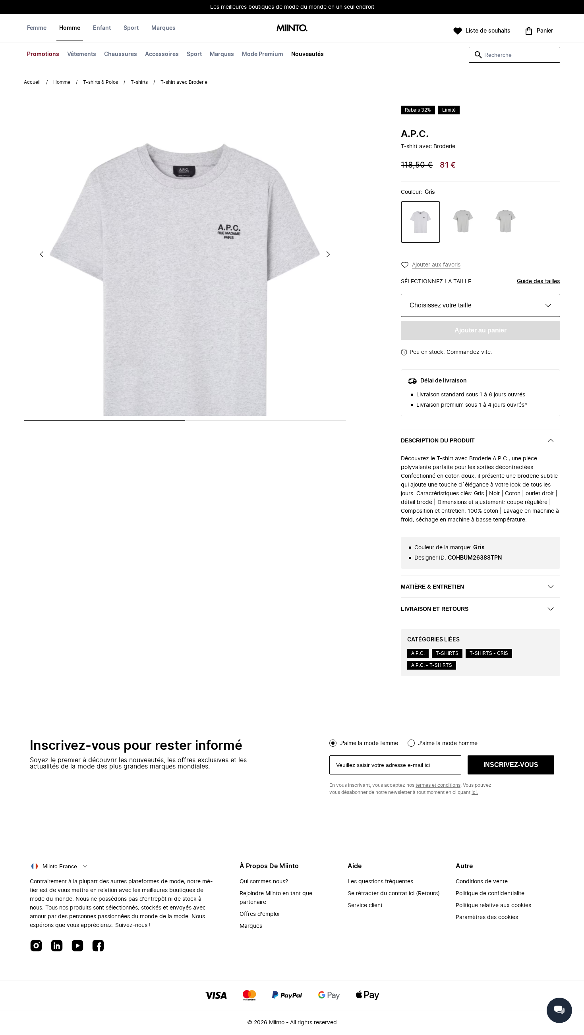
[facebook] (98, 946)
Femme (36, 28)
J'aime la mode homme (448, 743)
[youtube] (77, 946)
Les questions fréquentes (380, 881)
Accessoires (162, 54)
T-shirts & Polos (100, 82)
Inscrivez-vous (510, 764)
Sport (194, 54)
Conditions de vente (482, 881)
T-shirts (139, 82)
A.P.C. (415, 134)
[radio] (332, 743)
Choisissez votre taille (441, 305)
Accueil (32, 82)
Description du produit (438, 440)
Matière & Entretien (432, 586)
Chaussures (120, 54)
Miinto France (60, 866)
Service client (365, 905)
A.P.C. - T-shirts (431, 665)
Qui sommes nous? (264, 881)
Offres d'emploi (259, 914)
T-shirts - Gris (489, 653)
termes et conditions (438, 785)
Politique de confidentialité (490, 893)
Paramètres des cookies (487, 917)
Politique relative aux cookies (493, 905)
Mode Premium (262, 54)
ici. (475, 792)
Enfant (102, 28)
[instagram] (36, 946)
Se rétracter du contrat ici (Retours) (394, 893)
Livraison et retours (434, 609)
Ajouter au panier (480, 330)
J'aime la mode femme (369, 743)
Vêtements (81, 54)
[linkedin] (56, 946)
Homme (69, 28)
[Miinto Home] (292, 28)
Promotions (43, 54)
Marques (222, 54)
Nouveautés (307, 54)
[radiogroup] (441, 742)
